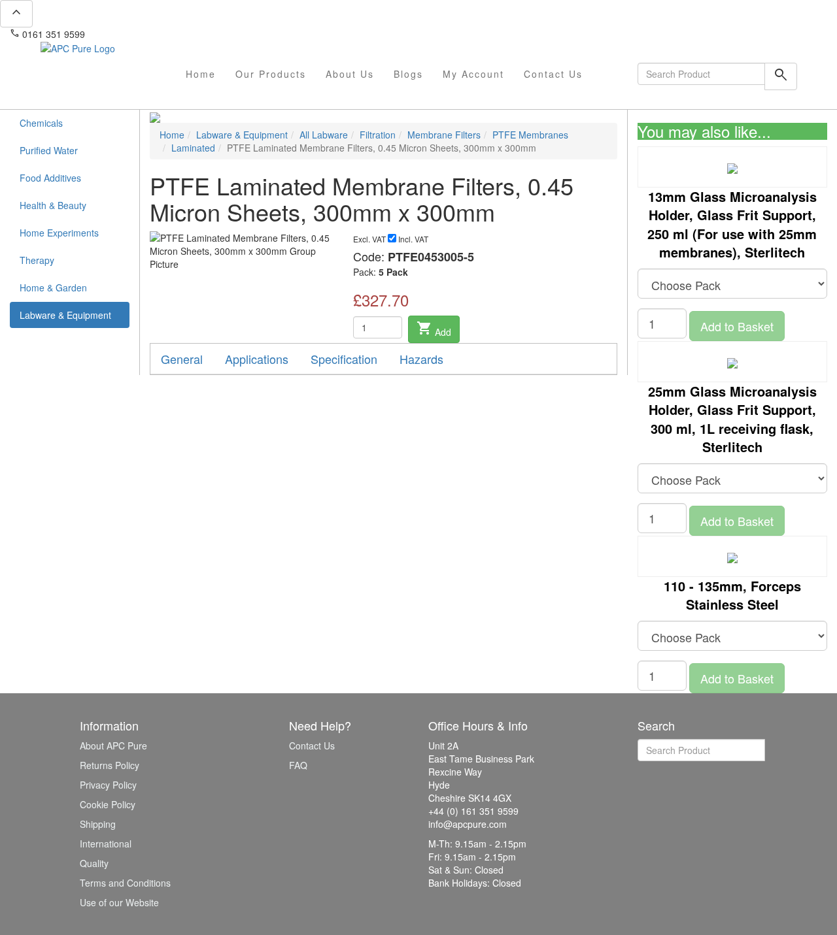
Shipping (98, 823)
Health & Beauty (53, 205)
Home (201, 73)
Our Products (270, 73)
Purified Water (49, 150)
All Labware (323, 134)
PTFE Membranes (530, 134)
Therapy (37, 260)
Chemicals (41, 122)
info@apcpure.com (133, 34)
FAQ (298, 765)
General (182, 358)
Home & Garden (53, 287)
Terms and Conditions (125, 882)
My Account (473, 73)
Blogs (408, 73)
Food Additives (50, 177)
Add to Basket (737, 326)
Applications (256, 358)
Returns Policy (109, 765)
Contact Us (553, 73)
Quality (94, 863)
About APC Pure (113, 745)
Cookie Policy (107, 804)
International (105, 843)
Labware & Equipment (65, 314)
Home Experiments (59, 232)
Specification (344, 358)
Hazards (421, 358)
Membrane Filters (444, 134)
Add (434, 329)
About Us (350, 73)
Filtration (378, 134)
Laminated (193, 147)
